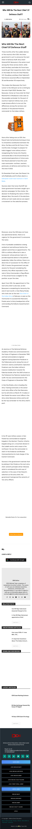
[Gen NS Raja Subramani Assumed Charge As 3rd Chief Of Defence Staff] (6, 610)
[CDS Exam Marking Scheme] (6, 695)
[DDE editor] (3, 19)
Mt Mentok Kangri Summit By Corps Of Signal (21, 706)
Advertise (10, 822)
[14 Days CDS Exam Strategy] (6, 716)
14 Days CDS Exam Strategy (20, 716)
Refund (19, 820)
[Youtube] (25, 596)
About (3, 820)
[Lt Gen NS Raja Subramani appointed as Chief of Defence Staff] (6, 616)
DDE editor (9, 19)
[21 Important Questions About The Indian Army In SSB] (6, 640)
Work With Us (25, 820)
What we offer (9, 820)
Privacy (15, 820)
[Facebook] (8, 540)
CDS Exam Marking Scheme (20, 695)
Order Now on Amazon (16, 534)
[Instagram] (10, 596)
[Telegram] (20, 540)
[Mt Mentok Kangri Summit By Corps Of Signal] (6, 705)
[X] (12, 540)
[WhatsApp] (16, 540)
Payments (4, 822)
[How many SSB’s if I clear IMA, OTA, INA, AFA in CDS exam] (6, 634)
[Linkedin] (13, 596)
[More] (24, 540)
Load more (15, 622)
